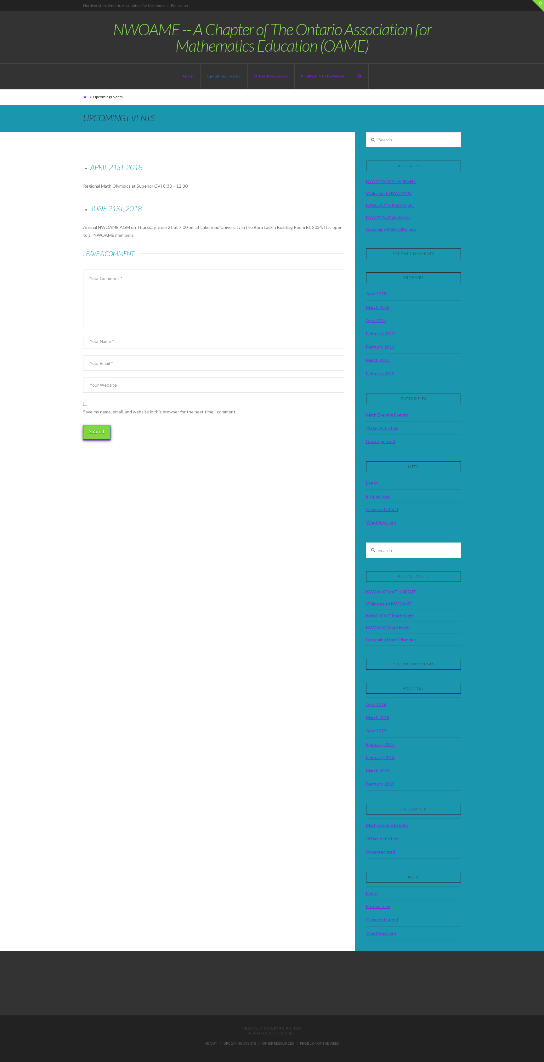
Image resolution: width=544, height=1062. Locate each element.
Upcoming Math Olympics (391, 229)
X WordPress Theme (272, 1033)
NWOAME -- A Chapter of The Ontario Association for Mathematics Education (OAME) (272, 37)
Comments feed (382, 509)
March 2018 (377, 307)
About (188, 76)
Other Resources (271, 76)
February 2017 (380, 333)
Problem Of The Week (322, 76)
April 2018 (376, 293)
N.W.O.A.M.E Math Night (390, 205)
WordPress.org (381, 522)
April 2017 (376, 320)
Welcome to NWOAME (389, 193)
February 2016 (380, 346)
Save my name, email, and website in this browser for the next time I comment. (159, 411)
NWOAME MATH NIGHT (391, 181)
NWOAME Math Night (388, 217)
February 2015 (380, 373)
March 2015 (377, 360)
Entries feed (378, 496)
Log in (372, 483)
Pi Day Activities (382, 428)
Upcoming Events (224, 76)
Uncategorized (380, 441)
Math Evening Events (387, 414)
